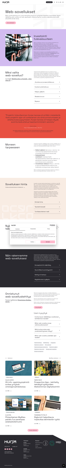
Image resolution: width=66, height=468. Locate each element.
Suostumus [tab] (17, 228)
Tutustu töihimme (33, 430)
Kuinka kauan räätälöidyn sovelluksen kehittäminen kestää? (47, 318)
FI (58, 2)
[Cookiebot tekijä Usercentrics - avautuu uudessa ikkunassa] (50, 225)
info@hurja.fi (14, 446)
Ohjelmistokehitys (38, 342)
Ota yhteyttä (49, 2)
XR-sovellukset (48, 344)
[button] (54, 2)
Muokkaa (32, 241)
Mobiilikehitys (46, 342)
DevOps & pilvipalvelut (38, 351)
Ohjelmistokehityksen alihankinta (41, 347)
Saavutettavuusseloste (9, 452)
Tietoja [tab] (48, 228)
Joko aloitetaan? (10, 22)
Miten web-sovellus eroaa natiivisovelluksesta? (43, 324)
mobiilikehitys (53, 53)
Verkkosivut (10, 358)
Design (36, 446)
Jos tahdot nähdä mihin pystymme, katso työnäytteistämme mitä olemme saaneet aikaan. (33, 130)
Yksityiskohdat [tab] (33, 228)
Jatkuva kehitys (38, 447)
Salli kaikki (48, 241)
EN (60, 2)
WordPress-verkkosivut (53, 358)
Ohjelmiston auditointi (38, 344)
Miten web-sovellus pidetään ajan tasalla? (45, 336)
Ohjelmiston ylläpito (53, 347)
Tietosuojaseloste (8, 451)
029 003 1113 (7, 446)
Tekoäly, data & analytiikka (51, 349)
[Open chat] (63, 465)
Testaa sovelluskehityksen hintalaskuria (14, 187)
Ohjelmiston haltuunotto (39, 349)
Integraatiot (53, 342)
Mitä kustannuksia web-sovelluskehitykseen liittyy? (43, 330)
